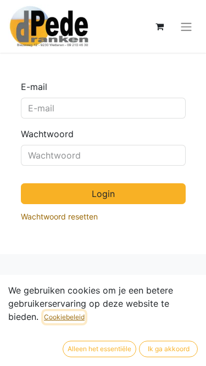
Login (103, 193)
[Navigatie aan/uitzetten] (186, 26)
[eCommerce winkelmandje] (159, 26)
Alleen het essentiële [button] (99, 349)
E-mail (34, 86)
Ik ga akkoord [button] (169, 349)
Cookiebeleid (64, 317)
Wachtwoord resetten (59, 216)
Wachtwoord (47, 133)
